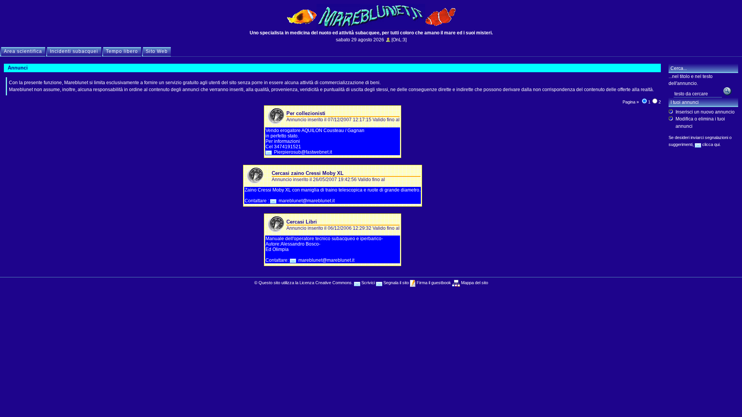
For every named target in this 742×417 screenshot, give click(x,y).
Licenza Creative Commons (326, 282)
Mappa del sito (474, 282)
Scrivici (367, 282)
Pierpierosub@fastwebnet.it (303, 152)
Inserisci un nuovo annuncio (705, 112)
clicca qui (710, 144)
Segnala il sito (395, 282)
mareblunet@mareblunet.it (307, 200)
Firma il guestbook (433, 282)
